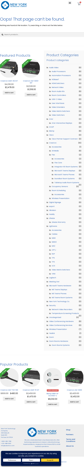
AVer (51, 119)
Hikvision (52, 210)
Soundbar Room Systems (64, 178)
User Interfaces (58, 103)
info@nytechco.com (7, 446)
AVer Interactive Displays (62, 123)
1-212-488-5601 (6, 443)
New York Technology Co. (59, 301)
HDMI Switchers (58, 83)
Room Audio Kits (58, 91)
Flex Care (58, 162)
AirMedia (55, 151)
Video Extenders (58, 107)
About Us (70, 446)
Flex (53, 155)
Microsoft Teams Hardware (60, 285)
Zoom (51, 337)
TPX (53, 262)
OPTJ (54, 250)
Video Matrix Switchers (61, 111)
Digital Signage (55, 202)
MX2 (53, 246)
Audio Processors (59, 71)
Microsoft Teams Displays (64, 170)
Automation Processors (61, 75)
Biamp (51, 131)
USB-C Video (57, 99)
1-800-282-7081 (6, 441)
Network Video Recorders (62, 309)
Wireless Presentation (60, 198)
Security (52, 305)
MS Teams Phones (59, 293)
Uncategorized (55, 317)
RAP (53, 254)
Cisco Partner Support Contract (65, 139)
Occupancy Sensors (60, 186)
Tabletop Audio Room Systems (66, 182)
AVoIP (51, 127)
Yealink (52, 333)
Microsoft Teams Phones (64, 174)
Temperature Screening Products (65, 313)
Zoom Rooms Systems (61, 345)
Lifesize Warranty (59, 222)
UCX (53, 266)
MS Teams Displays (59, 289)
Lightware (53, 226)
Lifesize (52, 218)
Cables (54, 234)
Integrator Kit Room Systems (66, 166)
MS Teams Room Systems (62, 297)
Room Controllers (59, 95)
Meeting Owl (54, 281)
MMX (54, 238)
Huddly (52, 214)
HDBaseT (55, 79)
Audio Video (53, 67)
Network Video (58, 87)
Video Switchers (58, 115)
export (52, 206)
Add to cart (9, 93)
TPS (53, 258)
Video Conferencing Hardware (61, 321)
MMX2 (54, 242)
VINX (53, 274)
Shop (68, 430)
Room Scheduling (59, 190)
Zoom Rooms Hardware (58, 341)
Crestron (52, 143)
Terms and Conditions (70, 440)
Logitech (52, 277)
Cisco (51, 135)
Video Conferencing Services (60, 325)
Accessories (56, 147)
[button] (70, 2)
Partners (69, 434)
